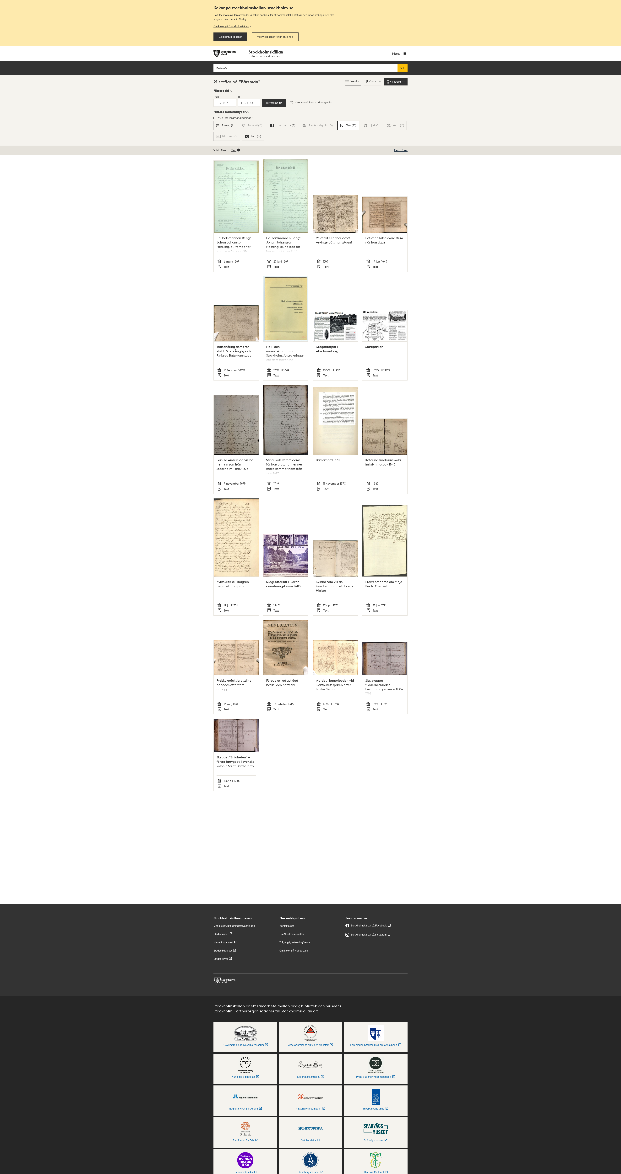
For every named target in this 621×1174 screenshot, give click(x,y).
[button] (222, 91)
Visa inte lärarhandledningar (235, 117)
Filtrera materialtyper (229, 112)
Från (216, 96)
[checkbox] (225, 125)
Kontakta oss (286, 926)
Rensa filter (401, 150)
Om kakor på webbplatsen (294, 950)
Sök (402, 68)
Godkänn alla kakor (230, 36)
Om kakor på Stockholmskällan (231, 26)
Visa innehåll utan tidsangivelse (313, 102)
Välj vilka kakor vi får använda (275, 36)
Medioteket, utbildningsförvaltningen (234, 926)
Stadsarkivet (220, 958)
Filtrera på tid (274, 102)
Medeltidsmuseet (223, 942)
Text (233, 150)
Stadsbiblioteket (222, 950)
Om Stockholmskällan (292, 934)
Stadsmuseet (221, 934)
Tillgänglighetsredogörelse (294, 942)
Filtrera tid (221, 91)
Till (239, 96)
